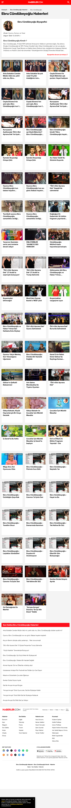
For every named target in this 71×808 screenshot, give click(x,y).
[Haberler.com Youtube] (11, 755)
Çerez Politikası (56, 725)
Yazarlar (21, 730)
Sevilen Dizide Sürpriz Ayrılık (12, 680)
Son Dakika (5, 727)
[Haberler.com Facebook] (7, 750)
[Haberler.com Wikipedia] (7, 755)
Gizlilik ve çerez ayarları (22, 770)
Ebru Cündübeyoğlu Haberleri (18, 9)
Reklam (51, 709)
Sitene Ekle (55, 741)
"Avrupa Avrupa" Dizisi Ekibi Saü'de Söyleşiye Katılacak (20, 695)
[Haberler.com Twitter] (11, 750)
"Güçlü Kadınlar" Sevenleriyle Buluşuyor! (16, 650)
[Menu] (2, 2)
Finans (21, 725)
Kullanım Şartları (56, 719)
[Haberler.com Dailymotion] (23, 755)
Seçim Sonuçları (40, 725)
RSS (53, 738)
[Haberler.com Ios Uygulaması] (40, 751)
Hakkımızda (45, 709)
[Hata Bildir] (32, 770)
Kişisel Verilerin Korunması (59, 727)
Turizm (21, 727)
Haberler (4, 716)
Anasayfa (4, 9)
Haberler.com (40, 716)
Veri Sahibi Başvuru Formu (59, 730)
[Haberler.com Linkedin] (19, 750)
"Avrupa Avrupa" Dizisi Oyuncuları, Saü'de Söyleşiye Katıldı (21, 690)
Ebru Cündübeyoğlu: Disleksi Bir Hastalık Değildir (18, 660)
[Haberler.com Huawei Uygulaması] (58, 751)
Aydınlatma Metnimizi (16, 804)
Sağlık (20, 719)
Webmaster (55, 733)
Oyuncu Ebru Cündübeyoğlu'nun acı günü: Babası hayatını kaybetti (24, 635)
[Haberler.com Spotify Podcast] (27, 750)
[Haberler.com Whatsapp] (23, 750)
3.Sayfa (4, 733)
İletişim (56, 709)
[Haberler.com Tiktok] (15, 755)
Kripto (4, 730)
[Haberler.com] (11, 710)
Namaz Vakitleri (40, 722)
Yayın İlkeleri (67, 709)
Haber (29, 767)
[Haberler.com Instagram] (15, 750)
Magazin (4, 725)
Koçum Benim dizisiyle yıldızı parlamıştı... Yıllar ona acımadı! (22, 640)
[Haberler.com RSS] (3, 755)
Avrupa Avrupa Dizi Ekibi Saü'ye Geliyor (15, 700)
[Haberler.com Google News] (3, 750)
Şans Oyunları (40, 727)
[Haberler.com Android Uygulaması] (49, 751)
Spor (3, 722)
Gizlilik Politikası (56, 722)
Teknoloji (21, 722)
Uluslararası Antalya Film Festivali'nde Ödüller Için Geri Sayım (22, 670)
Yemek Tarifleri (40, 733)
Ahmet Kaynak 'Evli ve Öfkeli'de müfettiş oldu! (18, 665)
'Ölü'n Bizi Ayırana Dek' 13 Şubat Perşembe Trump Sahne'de (22, 645)
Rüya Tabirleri (39, 730)
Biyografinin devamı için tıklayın (57, 54)
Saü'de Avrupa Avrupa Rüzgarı (12, 685)
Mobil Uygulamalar (57, 735)
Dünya (4, 735)
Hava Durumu (39, 719)
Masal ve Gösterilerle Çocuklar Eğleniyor (16, 675)
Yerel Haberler (23, 733)
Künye (62, 709)
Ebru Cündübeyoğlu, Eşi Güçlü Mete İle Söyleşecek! (20, 655)
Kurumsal (55, 716)
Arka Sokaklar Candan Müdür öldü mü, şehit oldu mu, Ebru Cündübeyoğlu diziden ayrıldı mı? (32, 630)
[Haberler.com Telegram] (19, 755)
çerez (3, 801)
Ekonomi (4, 719)
